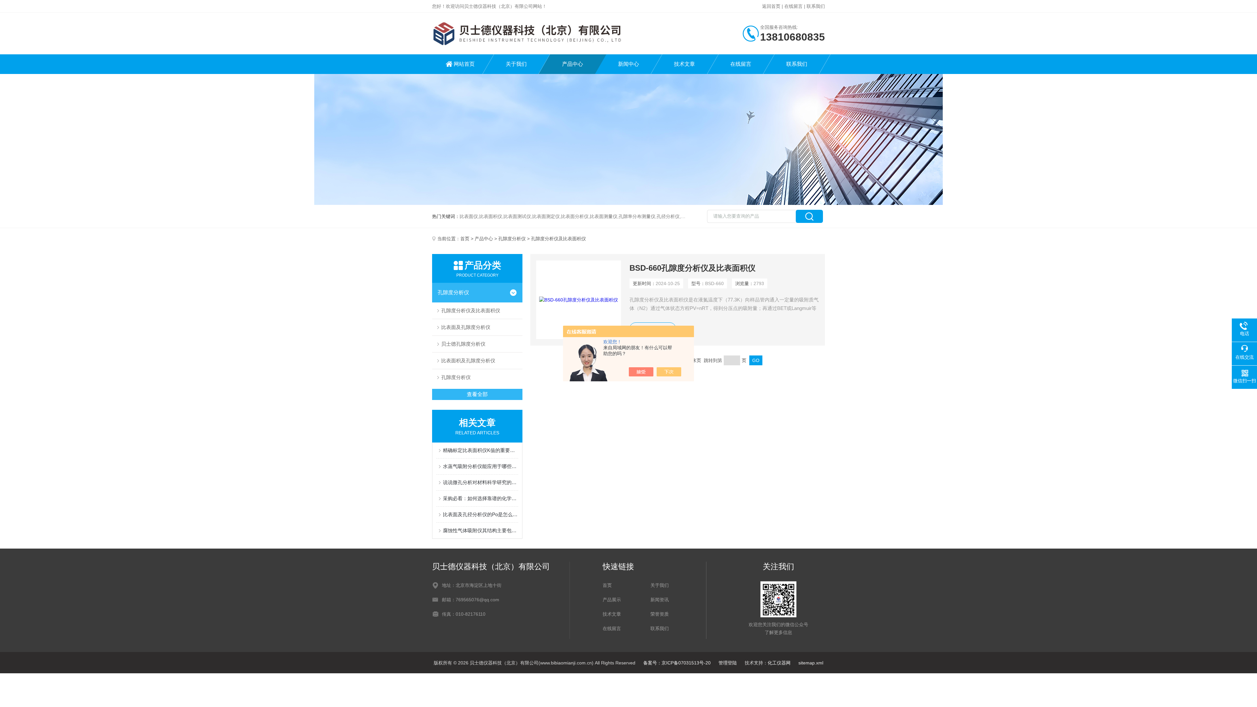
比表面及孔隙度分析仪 (465, 327)
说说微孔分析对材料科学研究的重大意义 (480, 482)
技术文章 (684, 64)
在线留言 (793, 6)
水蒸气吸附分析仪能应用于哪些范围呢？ (480, 466)
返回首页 (771, 6)
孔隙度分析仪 (512, 238)
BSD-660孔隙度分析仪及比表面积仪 (692, 267)
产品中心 (572, 64)
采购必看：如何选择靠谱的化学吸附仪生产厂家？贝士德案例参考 (480, 498)
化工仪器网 (779, 662)
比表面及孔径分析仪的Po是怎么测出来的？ (480, 514)
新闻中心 (628, 64)
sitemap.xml (810, 662)
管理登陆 (728, 662)
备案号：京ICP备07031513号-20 (677, 662)
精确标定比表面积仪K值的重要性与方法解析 (480, 450)
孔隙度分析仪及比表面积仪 (470, 310)
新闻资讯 (659, 599)
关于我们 (516, 64)
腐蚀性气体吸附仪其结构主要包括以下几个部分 (480, 530)
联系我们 (816, 6)
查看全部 (477, 394)
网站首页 (464, 64)
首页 (464, 238)
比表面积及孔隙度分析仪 (468, 360)
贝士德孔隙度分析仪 (463, 344)
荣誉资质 (659, 614)
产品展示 (612, 599)
